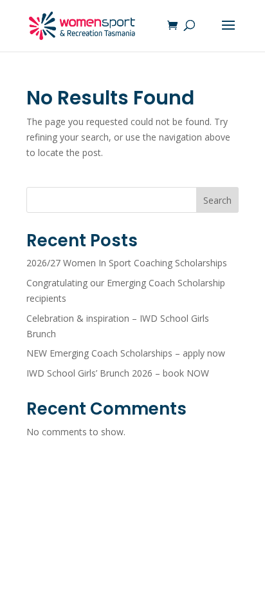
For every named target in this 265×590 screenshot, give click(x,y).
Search (217, 200)
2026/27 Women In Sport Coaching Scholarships (126, 263)
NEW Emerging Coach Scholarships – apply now (125, 353)
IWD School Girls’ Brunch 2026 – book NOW (117, 373)
